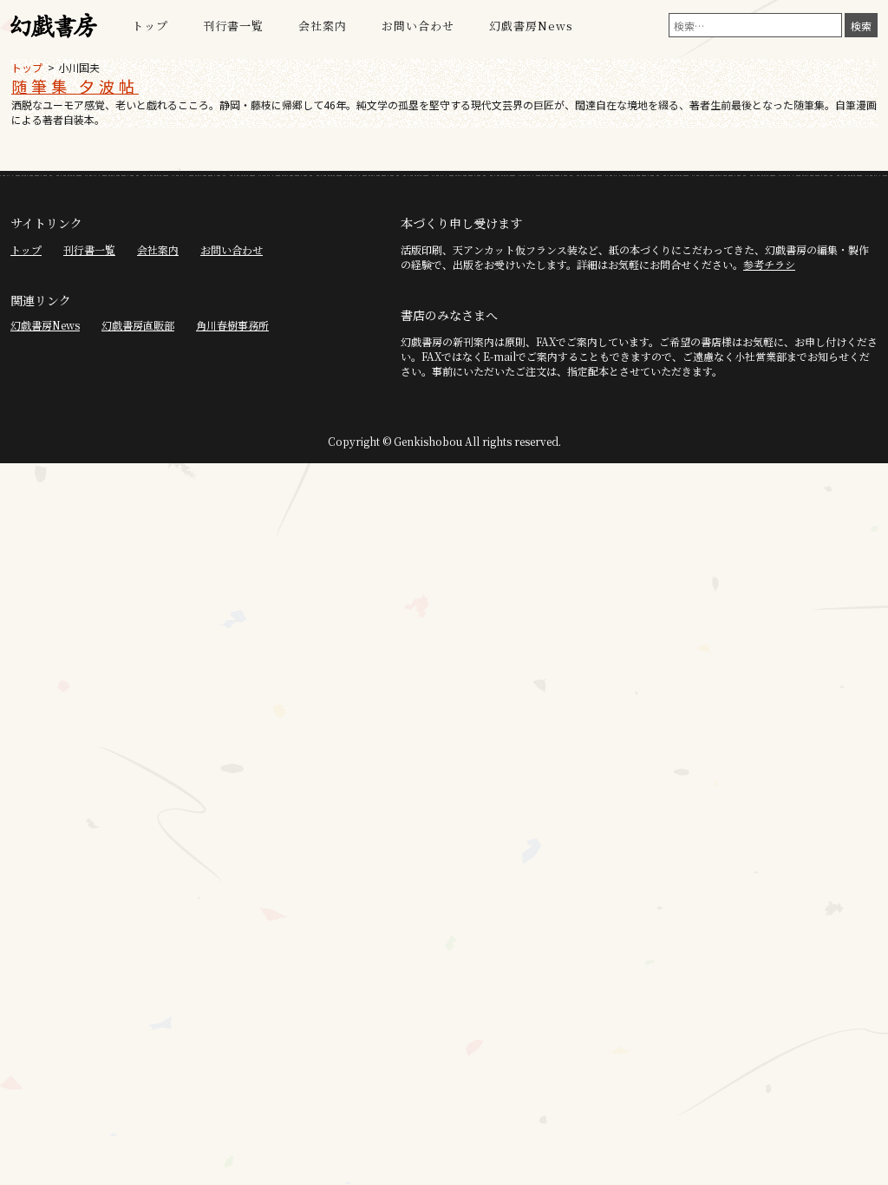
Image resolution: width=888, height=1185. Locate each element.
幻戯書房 (53, 26)
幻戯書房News (531, 25)
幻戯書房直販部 (137, 325)
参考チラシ (769, 264)
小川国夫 (79, 67)
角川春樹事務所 (232, 325)
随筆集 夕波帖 (75, 86)
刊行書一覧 (233, 25)
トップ (150, 25)
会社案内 (322, 25)
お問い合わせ (418, 25)
